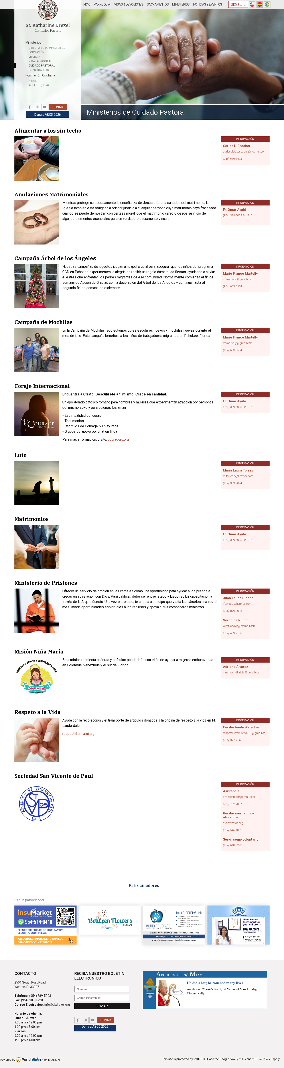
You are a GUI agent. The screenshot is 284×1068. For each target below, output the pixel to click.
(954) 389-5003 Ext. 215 (237, 215)
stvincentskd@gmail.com (239, 796)
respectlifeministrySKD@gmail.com (245, 733)
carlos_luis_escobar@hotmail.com (244, 151)
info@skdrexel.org (57, 1004)
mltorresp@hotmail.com (238, 476)
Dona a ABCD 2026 (47, 114)
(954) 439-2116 (232, 633)
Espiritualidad (39, 70)
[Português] (267, 4)
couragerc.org (118, 439)
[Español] (259, 4)
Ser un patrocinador (29, 900)
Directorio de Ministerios (47, 47)
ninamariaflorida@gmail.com (241, 672)
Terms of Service (262, 1059)
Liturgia (34, 56)
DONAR (58, 107)
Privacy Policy (238, 1059)
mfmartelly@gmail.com (237, 279)
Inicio (86, 4)
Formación (36, 52)
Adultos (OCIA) (39, 85)
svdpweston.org (233, 823)
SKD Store (238, 4)
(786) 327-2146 (232, 740)
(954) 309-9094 (232, 483)
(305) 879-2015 (232, 610)
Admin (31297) (50, 1059)
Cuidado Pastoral (42, 65)
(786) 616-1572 (232, 158)
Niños (33, 80)
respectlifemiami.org (78, 734)
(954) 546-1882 (232, 830)
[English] (252, 4)
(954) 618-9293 (232, 845)
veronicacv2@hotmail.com (239, 626)
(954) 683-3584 (232, 286)
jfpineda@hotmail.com (237, 603)
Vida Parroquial (40, 61)
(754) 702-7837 (232, 804)
